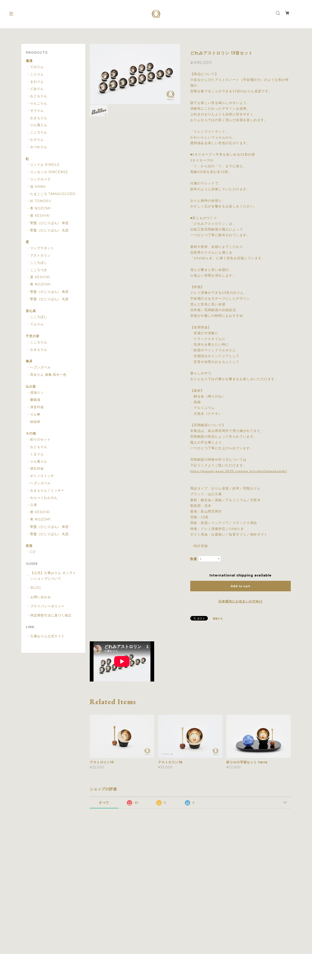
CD (33, 552)
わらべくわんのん (44, 498)
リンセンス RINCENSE (49, 172)
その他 (31, 433)
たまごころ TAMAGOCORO (53, 194)
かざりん (37, 140)
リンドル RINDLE (45, 165)
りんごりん (38, 103)
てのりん (37, 67)
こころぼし (38, 263)
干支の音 (33, 336)
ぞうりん (37, 111)
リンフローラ (40, 179)
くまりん (37, 454)
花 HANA (38, 187)
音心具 (31, 311)
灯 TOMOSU (40, 201)
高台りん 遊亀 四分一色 (48, 375)
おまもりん (38, 118)
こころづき (38, 270)
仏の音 (31, 386)
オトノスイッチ (42, 476)
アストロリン (40, 255)
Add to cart (240, 586)
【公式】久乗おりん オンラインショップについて (53, 576)
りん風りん (38, 125)
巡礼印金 (37, 468)
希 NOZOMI (40, 208)
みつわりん (38, 147)
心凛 (33, 505)
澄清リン (37, 393)
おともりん (38, 96)
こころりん (38, 132)
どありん (37, 89)
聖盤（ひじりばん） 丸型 (49, 230)
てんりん (37, 324)
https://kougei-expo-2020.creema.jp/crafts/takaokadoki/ (238, 471)
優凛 (29, 61)
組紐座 (35, 422)
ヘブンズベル (40, 367)
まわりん (37, 82)
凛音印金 (37, 407)
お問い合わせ (40, 597)
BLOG (35, 588)
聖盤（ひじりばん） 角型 (49, 223)
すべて (104, 802)
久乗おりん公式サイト (47, 636)
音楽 (29, 546)
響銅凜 (35, 400)
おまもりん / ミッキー (47, 490)
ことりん (37, 74)
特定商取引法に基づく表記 (50, 615)
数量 (193, 559)
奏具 (29, 361)
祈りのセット (40, 439)
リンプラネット (42, 248)
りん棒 (35, 414)
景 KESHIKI (40, 216)
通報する (218, 618)
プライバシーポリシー (47, 606)
